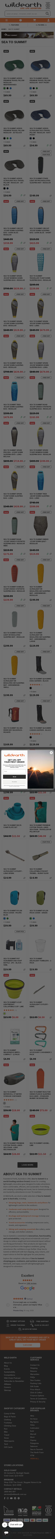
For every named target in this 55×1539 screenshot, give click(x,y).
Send (14, 776)
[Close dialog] (51, 752)
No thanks (14, 781)
